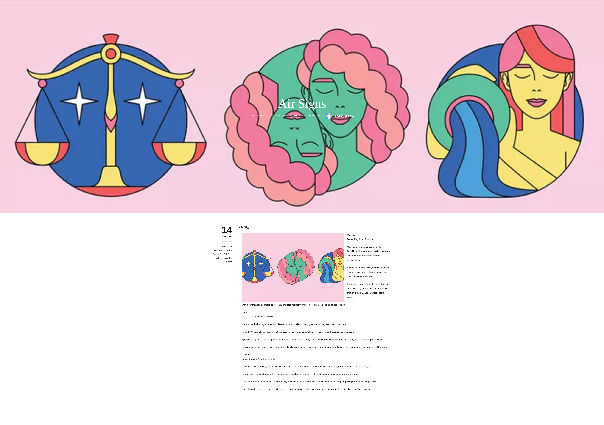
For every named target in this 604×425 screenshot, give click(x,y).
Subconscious (222, 258)
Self (318, 116)
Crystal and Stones (304, 116)
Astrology (286, 116)
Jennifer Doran (346, 116)
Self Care (228, 254)
